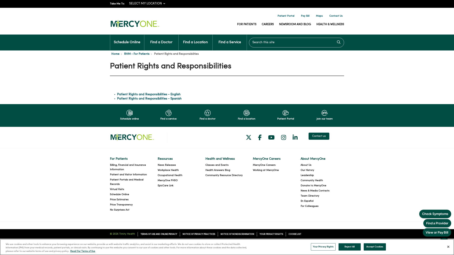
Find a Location (195, 42)
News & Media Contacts (315, 191)
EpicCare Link (165, 186)
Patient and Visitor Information (128, 175)
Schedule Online (127, 42)
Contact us (319, 136)
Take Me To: (117, 4)
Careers (268, 24)
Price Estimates (119, 200)
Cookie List (295, 234)
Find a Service (229, 42)
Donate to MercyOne (313, 186)
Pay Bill (305, 16)
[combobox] (296, 42)
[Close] (448, 247)
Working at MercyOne (266, 170)
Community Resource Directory (224, 175)
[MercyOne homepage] (135, 27)
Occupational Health (170, 175)
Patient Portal (286, 16)
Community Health (312, 180)
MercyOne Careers (264, 165)
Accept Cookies (374, 247)
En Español (307, 201)
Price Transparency (121, 205)
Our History (307, 170)
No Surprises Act (119, 210)
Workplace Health (168, 170)
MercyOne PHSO (168, 180)
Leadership (307, 175)
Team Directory (310, 196)
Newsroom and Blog (295, 24)
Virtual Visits (117, 189)
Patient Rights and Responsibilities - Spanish (149, 98)
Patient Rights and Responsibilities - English (149, 94)
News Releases (167, 165)
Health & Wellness (330, 24)
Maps (319, 16)
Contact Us (336, 16)
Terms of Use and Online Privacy (158, 234)
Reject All (350, 247)
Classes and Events (217, 165)
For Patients (246, 24)
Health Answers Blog (217, 170)
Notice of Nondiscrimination (237, 234)
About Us (306, 165)
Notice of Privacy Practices (199, 234)
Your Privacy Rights (271, 234)
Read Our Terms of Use (82, 251)
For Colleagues (310, 206)
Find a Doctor (161, 42)
